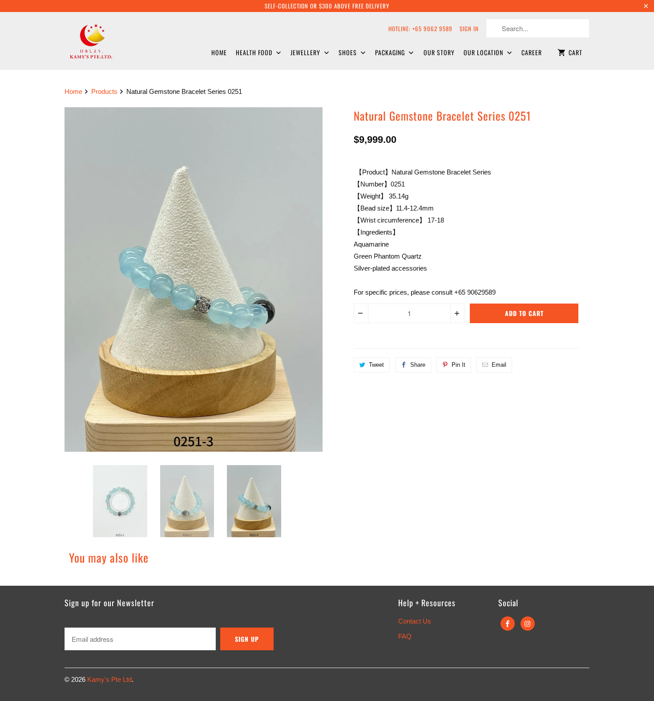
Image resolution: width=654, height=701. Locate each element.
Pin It (458, 364)
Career (531, 52)
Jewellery (306, 52)
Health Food (255, 52)
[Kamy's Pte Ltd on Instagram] (528, 623)
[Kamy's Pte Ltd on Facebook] (508, 623)
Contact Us (414, 621)
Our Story (439, 52)
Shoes (349, 52)
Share (417, 364)
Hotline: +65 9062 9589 (420, 28)
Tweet (376, 364)
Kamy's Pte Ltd (109, 679)
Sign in (469, 28)
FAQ (405, 636)
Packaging (391, 52)
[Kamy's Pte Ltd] (113, 40)
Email (499, 364)
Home (219, 52)
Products (104, 91)
